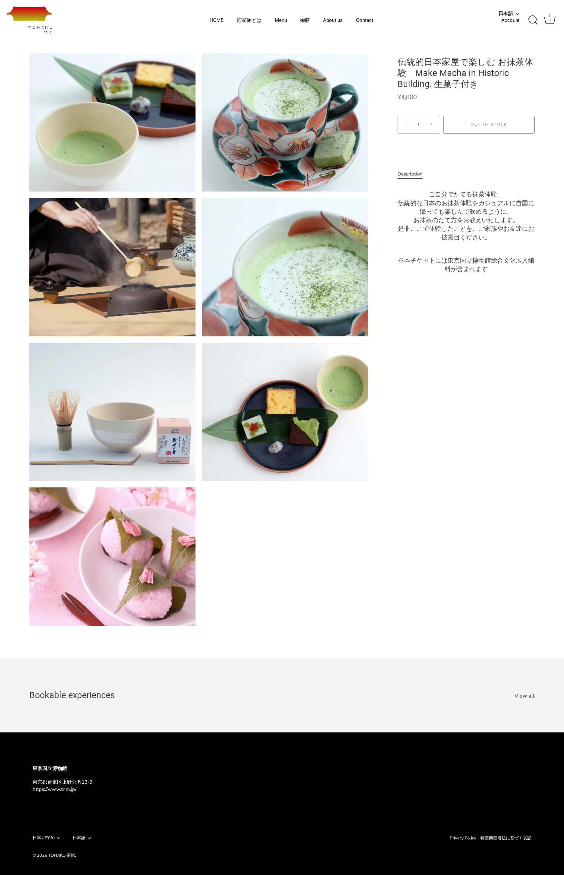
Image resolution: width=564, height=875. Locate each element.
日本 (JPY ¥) (44, 838)
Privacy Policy (463, 838)
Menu (281, 20)
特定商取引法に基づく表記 (505, 838)
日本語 (505, 13)
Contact (364, 20)
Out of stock (489, 125)
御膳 (305, 20)
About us (333, 20)
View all (524, 695)
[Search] (533, 20)
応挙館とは (249, 20)
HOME (217, 20)
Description (410, 174)
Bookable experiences (72, 695)
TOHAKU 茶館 (61, 855)
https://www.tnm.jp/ (54, 789)
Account (510, 20)
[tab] (413, 174)
